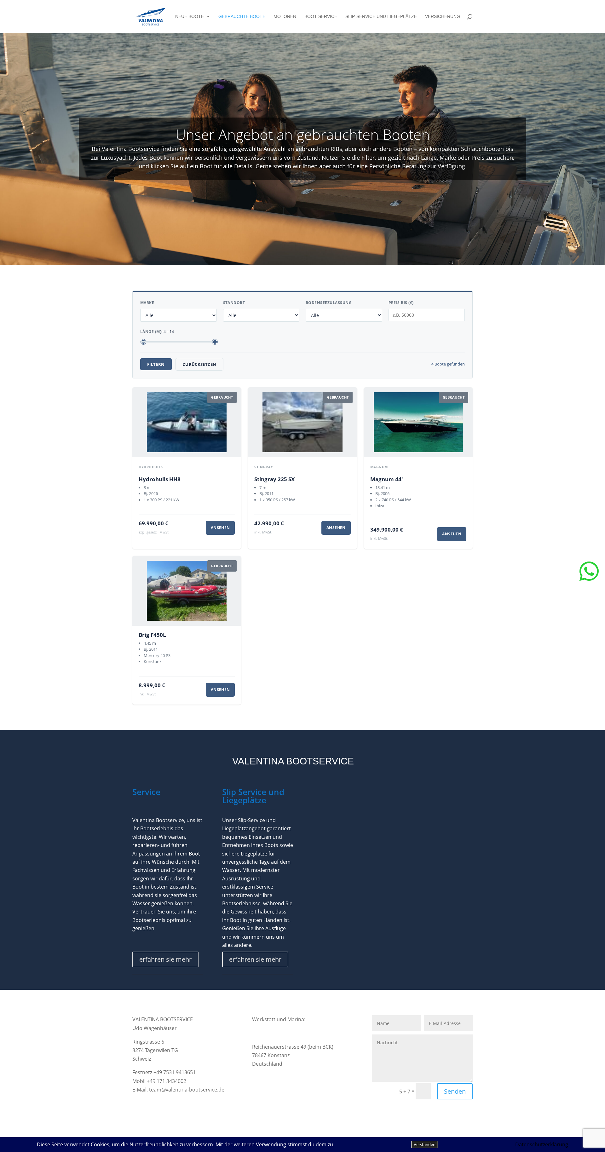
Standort (234, 302)
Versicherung (442, 16)
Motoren (285, 16)
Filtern (156, 364)
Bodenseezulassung (329, 302)
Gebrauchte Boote (241, 16)
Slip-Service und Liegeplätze (381, 16)
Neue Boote (189, 16)
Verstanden (424, 1144)
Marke (147, 302)
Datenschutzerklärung (541, 1144)
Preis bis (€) (401, 302)
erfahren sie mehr (165, 959)
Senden (455, 1091)
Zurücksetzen (199, 364)
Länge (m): (157, 331)
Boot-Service (320, 16)
